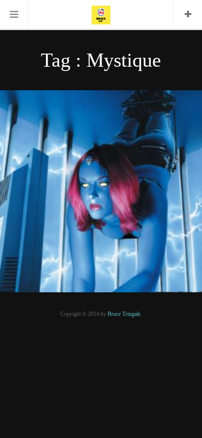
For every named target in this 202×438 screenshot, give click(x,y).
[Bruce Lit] (101, 14)
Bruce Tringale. (125, 314)
